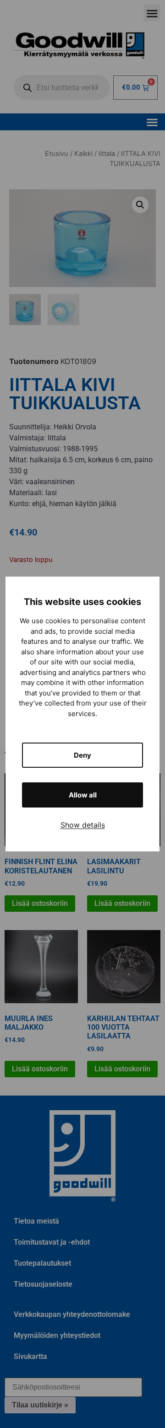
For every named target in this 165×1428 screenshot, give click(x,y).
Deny (82, 755)
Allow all (83, 795)
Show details (82, 824)
